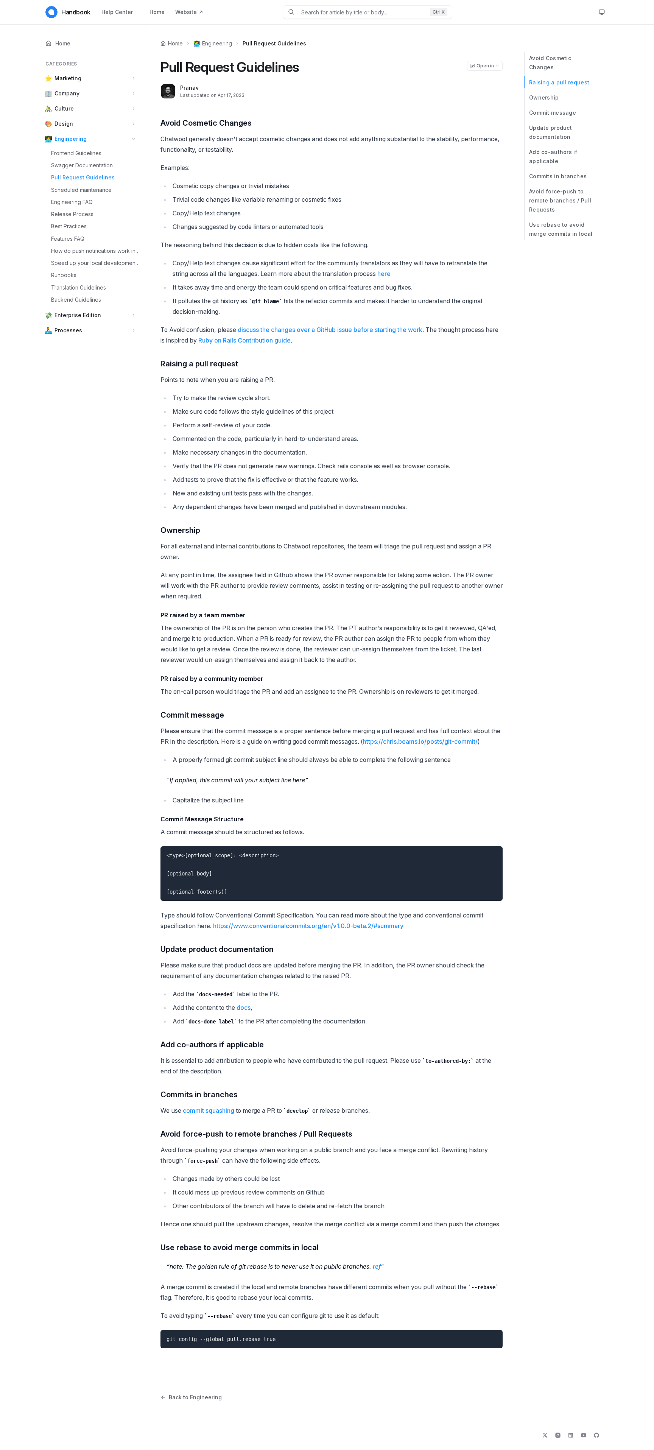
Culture (64, 108)
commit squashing (208, 1110)
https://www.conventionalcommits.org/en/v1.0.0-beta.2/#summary (308, 926)
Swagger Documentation (82, 165)
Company (66, 93)
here (384, 273)
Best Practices (69, 226)
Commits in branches (558, 176)
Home (157, 12)
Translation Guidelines (78, 287)
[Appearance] (602, 12)
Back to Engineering (195, 1397)
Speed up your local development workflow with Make (95, 263)
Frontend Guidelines (76, 153)
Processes (68, 330)
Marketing (67, 78)
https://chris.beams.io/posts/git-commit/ (420, 741)
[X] (545, 1435)
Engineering (70, 138)
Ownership (544, 97)
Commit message (552, 112)
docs (244, 1007)
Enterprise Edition (77, 315)
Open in (485, 66)
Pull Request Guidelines (83, 177)
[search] (362, 12)
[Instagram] (558, 1435)
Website (186, 12)
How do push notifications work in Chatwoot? (95, 251)
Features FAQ (67, 238)
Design (63, 123)
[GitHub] (596, 1435)
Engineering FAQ (72, 202)
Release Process (72, 214)
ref (377, 1266)
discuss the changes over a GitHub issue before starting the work (330, 329)
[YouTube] (584, 1435)
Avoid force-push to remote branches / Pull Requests (560, 200)
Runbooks (63, 275)
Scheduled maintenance (81, 190)
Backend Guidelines (76, 299)
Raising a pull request (559, 82)
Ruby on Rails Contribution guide (244, 340)
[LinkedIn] (571, 1435)
